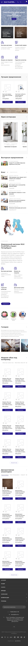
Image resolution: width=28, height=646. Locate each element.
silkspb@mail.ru (15, 614)
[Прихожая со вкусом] (10, 132)
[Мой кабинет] (23, 2)
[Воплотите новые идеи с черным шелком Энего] (7, 32)
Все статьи (26, 172)
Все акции (26, 157)
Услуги (3, 587)
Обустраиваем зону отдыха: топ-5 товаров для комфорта (17, 178)
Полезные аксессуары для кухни (17, 207)
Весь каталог (26, 357)
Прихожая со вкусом (10, 146)
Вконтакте (14, 626)
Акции (3, 583)
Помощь (3, 601)
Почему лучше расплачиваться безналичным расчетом (17, 201)
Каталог (3, 580)
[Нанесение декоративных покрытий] (14, 110)
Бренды (3, 590)
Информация (5, 597)
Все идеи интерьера (26, 116)
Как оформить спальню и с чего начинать (17, 193)
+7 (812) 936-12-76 (14, 611)
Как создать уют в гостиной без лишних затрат (17, 185)
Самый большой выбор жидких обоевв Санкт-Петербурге (14, 14)
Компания (4, 594)
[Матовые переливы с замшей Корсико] (21, 32)
